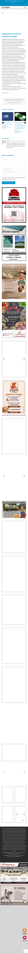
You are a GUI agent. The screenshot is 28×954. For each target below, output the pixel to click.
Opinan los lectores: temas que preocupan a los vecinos (7, 124)
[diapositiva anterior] (3, 362)
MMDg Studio (18, 843)
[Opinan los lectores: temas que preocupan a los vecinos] (7, 112)
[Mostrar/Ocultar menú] (25, 7)
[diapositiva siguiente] (24, 362)
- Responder (22, 140)
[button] (3, 123)
